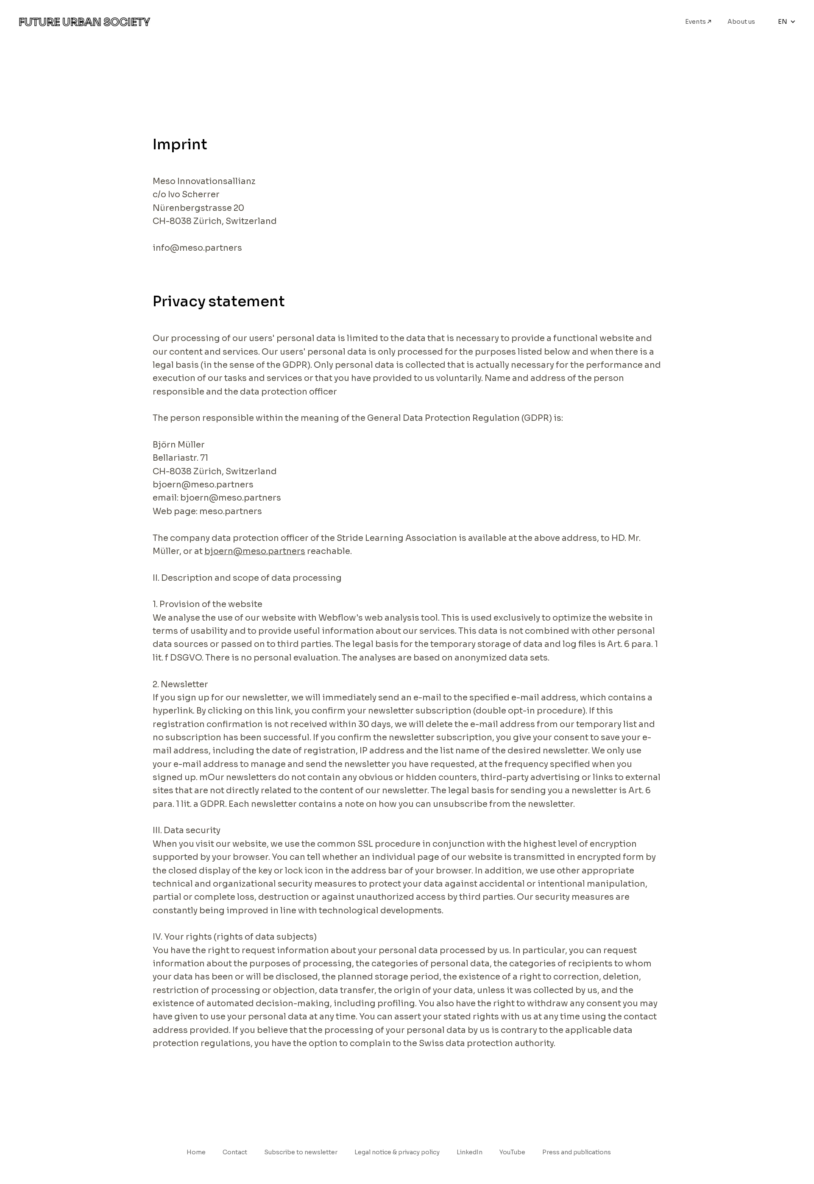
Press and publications (576, 1152)
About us (741, 21)
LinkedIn (469, 1152)
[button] (787, 21)
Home (196, 1152)
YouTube (512, 1152)
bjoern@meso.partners (254, 551)
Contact (235, 1152)
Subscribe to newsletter (300, 1152)
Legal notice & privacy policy (397, 1152)
